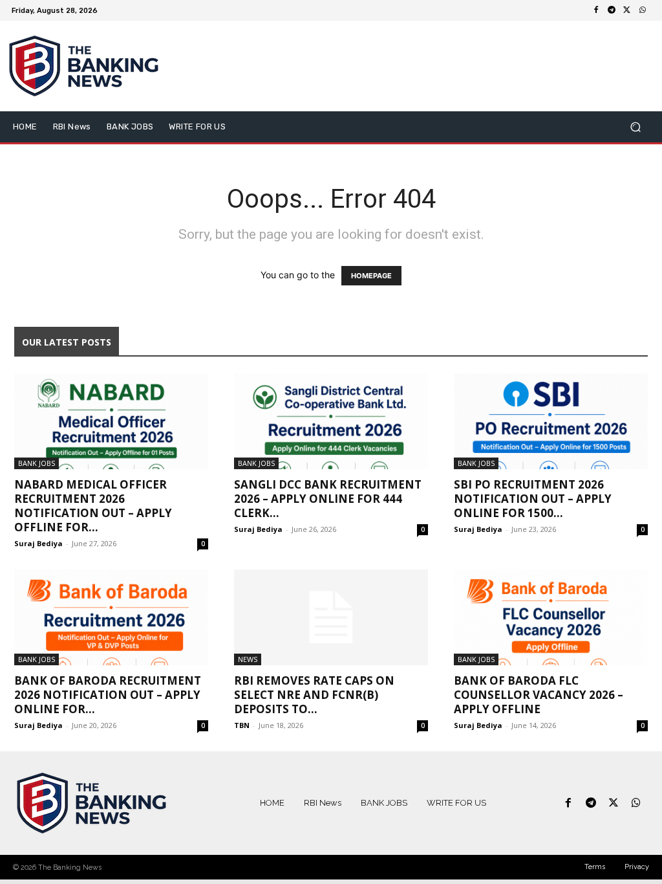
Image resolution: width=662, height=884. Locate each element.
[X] (627, 10)
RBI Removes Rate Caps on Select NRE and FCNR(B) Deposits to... (314, 694)
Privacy (637, 867)
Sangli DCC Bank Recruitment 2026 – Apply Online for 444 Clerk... (328, 498)
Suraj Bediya (38, 543)
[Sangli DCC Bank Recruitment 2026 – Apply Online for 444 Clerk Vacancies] (331, 421)
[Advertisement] (410, 66)
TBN (242, 725)
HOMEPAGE (371, 275)
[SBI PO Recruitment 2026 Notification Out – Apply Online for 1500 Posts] (551, 421)
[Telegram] (611, 10)
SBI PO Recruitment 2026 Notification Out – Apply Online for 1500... (533, 498)
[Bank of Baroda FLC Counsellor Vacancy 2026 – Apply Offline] (551, 617)
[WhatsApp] (642, 10)
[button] (635, 127)
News (247, 659)
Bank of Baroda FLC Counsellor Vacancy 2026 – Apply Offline (538, 694)
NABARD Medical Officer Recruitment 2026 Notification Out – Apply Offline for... (93, 506)
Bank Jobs (36, 463)
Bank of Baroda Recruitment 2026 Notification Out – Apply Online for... (107, 694)
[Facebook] (596, 10)
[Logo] (91, 803)
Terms (594, 867)
